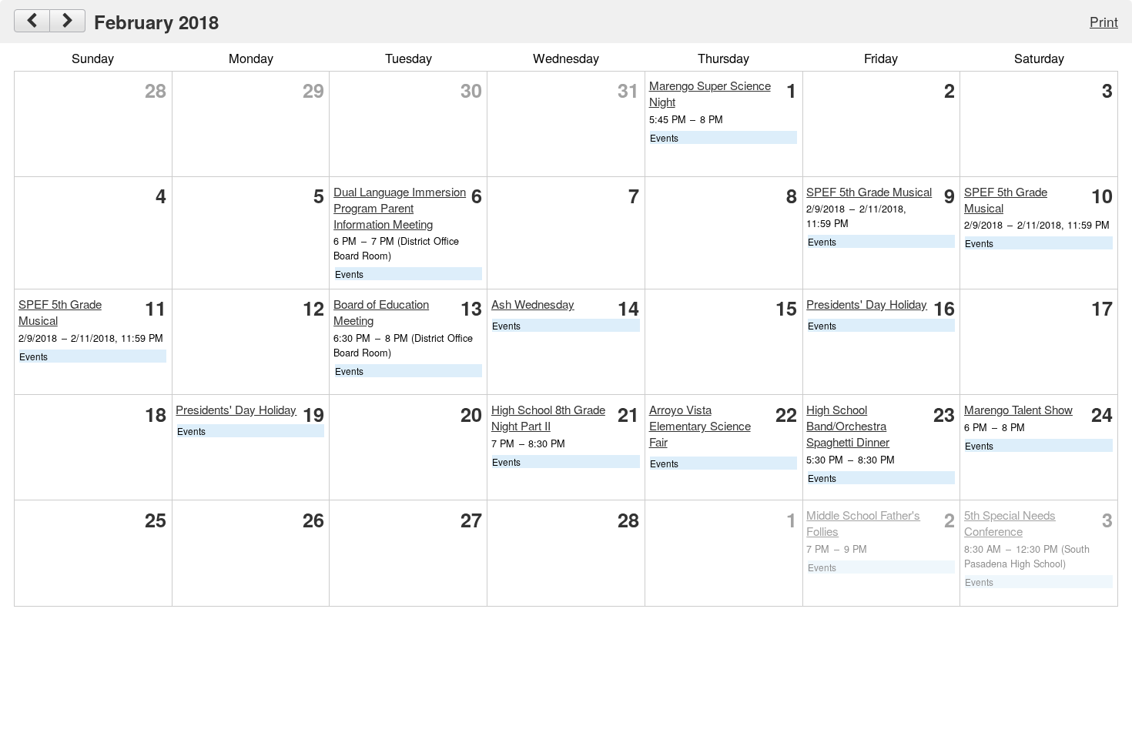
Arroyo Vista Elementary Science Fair (700, 425)
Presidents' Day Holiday (866, 304)
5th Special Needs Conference (1010, 523)
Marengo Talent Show (1018, 409)
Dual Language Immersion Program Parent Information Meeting (399, 207)
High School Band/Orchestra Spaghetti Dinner (847, 425)
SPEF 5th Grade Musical (869, 191)
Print (1104, 21)
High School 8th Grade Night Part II (548, 417)
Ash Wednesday (532, 304)
